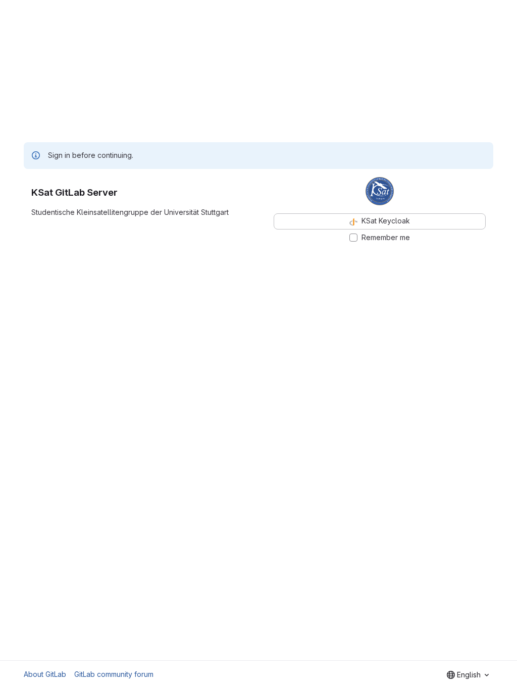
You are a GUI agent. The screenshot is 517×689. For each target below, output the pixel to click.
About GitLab (45, 674)
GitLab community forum (113, 674)
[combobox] (467, 675)
